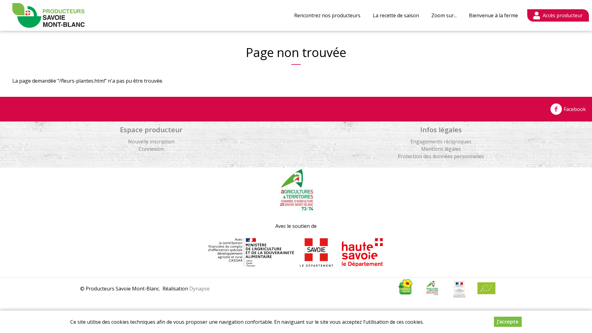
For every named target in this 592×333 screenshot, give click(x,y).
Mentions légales (441, 149)
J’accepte (508, 321)
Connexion (151, 149)
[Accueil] (48, 15)
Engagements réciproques (440, 141)
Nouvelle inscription (151, 141)
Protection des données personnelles (441, 156)
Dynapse (199, 288)
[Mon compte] (558, 15)
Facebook (574, 109)
